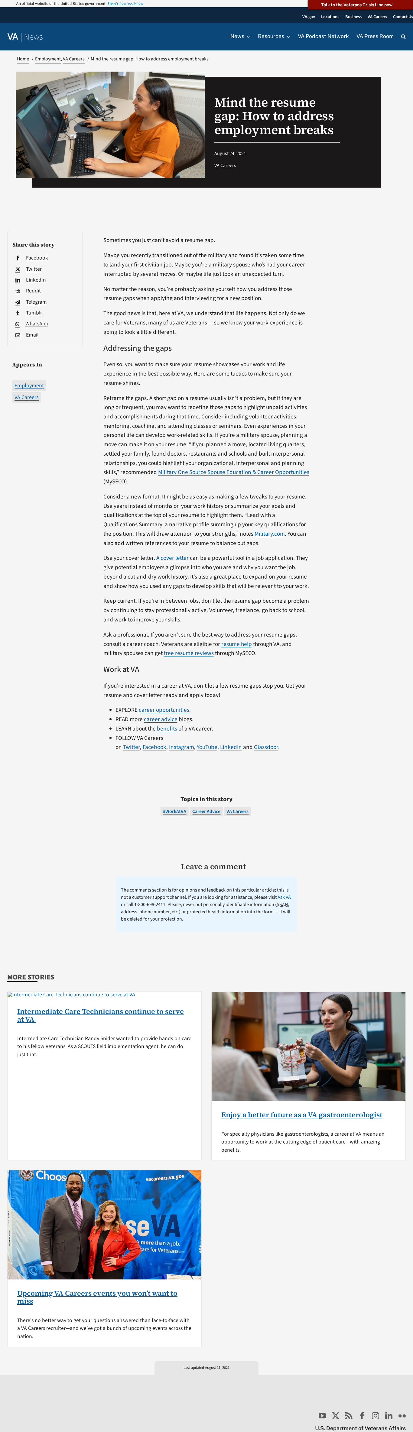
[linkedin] (388, 1415)
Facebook (154, 747)
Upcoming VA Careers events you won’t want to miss (97, 1297)
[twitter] (335, 1415)
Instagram (181, 747)
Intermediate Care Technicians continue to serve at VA (100, 1015)
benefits (167, 728)
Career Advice (206, 811)
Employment (29, 385)
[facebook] (362, 1415)
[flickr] (402, 1415)
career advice (160, 719)
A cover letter (172, 558)
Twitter (131, 747)
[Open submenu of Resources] (287, 36)
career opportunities (164, 710)
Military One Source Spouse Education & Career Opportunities (233, 472)
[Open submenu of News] (247, 36)
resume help (236, 644)
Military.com (270, 534)
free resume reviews (189, 653)
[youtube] (322, 1415)
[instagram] (375, 1415)
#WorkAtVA (174, 811)
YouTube (207, 747)
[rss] (349, 1415)
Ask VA (284, 897)
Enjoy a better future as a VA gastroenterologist (301, 1115)
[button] (403, 37)
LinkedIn (231, 747)
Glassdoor (266, 747)
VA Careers (27, 397)
